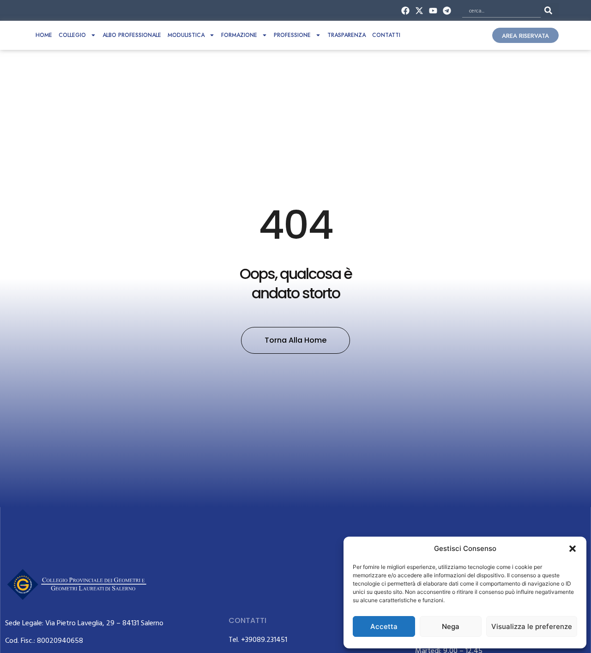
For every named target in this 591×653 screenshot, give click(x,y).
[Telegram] (447, 10)
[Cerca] (550, 10)
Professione (292, 35)
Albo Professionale (132, 35)
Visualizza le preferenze (531, 626)
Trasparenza (346, 35)
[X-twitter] (419, 10)
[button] (572, 548)
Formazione (239, 35)
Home (44, 35)
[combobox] (501, 10)
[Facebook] (405, 10)
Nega (450, 626)
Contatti (386, 35)
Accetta (384, 626)
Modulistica (186, 35)
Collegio (72, 35)
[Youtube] (433, 10)
